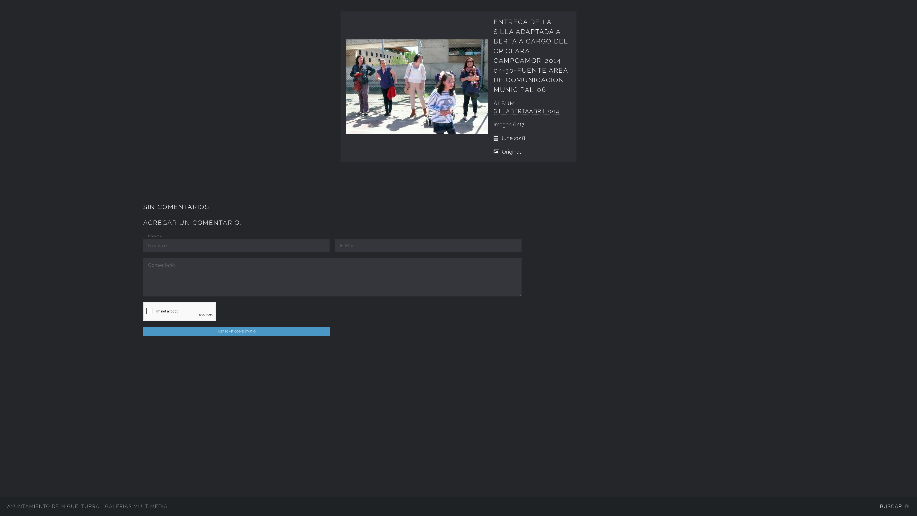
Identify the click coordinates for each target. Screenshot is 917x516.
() (154, 236)
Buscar (891, 506)
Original (511, 152)
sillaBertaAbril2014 (527, 111)
